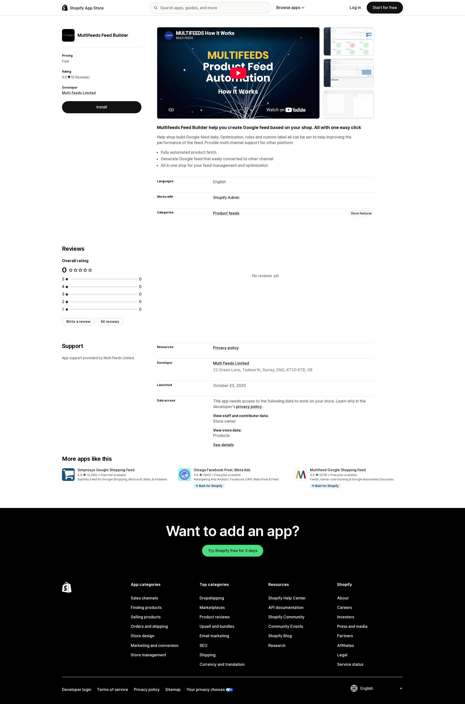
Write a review (78, 321)
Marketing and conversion (154, 645)
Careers (344, 607)
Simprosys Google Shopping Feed (106, 470)
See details (223, 444)
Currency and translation (222, 664)
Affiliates (345, 645)
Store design (142, 635)
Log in (355, 7)
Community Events (285, 626)
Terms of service (112, 689)
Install (101, 107)
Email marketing (214, 635)
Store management (148, 654)
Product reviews (215, 616)
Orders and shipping (149, 626)
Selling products (146, 616)
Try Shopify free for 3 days (232, 550)
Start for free (385, 7)
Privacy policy (226, 347)
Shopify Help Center (287, 598)
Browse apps (288, 7)
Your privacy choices (205, 689)
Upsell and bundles (217, 626)
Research (277, 645)
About (343, 598)
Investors (345, 616)
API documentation (285, 607)
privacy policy (249, 406)
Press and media (352, 626)
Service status (350, 664)
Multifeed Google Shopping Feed (338, 470)
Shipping (208, 654)
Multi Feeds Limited (79, 93)
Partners (345, 635)
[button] (116, 475)
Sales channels (144, 598)
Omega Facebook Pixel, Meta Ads (222, 470)
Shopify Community (286, 616)
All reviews (110, 321)
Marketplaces (212, 607)
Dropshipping (212, 598)
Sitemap (173, 689)
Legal (342, 654)
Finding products (146, 607)
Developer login (76, 689)
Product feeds (226, 213)
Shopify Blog (280, 635)
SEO (204, 645)
